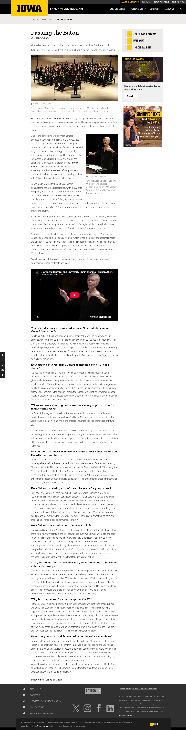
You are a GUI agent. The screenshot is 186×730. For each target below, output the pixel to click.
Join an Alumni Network (144, 33)
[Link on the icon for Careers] (24, 695)
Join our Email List (142, 47)
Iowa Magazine (161, 2)
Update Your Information (46, 701)
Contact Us (37, 707)
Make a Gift (138, 40)
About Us (36, 689)
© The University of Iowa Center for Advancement (138, 689)
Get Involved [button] (137, 8)
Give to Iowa (178, 2)
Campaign (146, 2)
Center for (66, 9)
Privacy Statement (43, 726)
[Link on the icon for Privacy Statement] (24, 713)
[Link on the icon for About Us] (24, 689)
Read (130, 96)
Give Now (91, 690)
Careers (35, 695)
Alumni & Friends (130, 2)
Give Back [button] (154, 8)
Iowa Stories (47, 19)
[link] (76, 708)
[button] (181, 8)
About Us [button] (170, 8)
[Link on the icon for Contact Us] (24, 707)
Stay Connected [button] (118, 8)
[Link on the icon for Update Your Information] (24, 701)
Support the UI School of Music (46, 679)
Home (35, 19)
